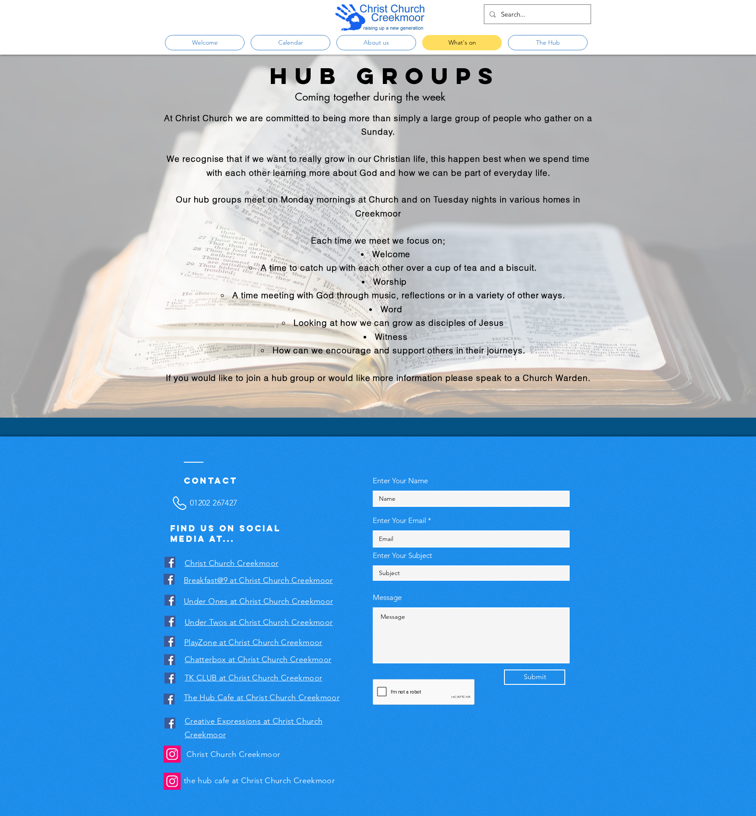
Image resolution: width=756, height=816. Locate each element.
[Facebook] (169, 562)
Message (387, 597)
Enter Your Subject (402, 555)
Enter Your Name (400, 481)
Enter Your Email (399, 520)
